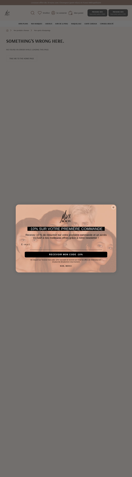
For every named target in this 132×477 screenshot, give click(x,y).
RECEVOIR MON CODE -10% (66, 254)
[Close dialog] (113, 207)
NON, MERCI (66, 266)
